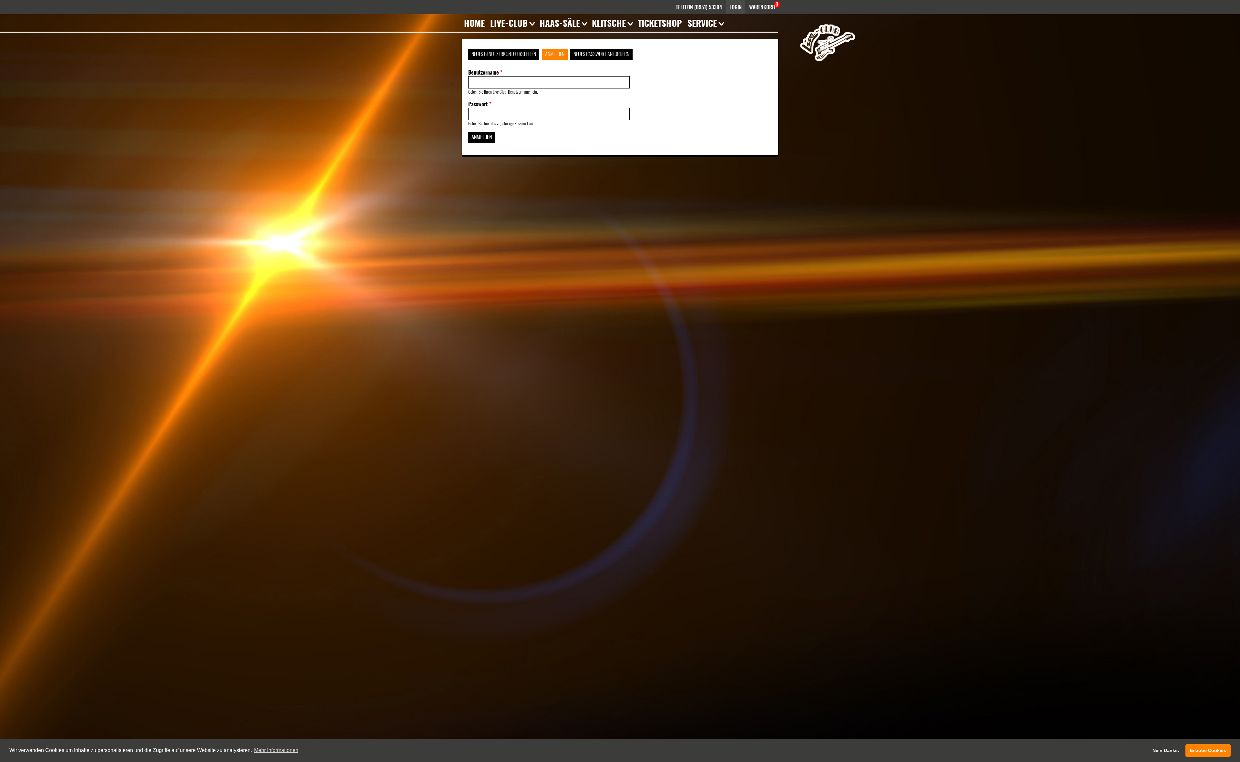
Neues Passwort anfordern (601, 54)
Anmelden (554, 54)
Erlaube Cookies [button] (1208, 750)
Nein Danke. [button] (1165, 750)
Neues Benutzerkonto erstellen (503, 54)
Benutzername (485, 72)
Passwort (479, 104)
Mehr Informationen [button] (276, 750)
